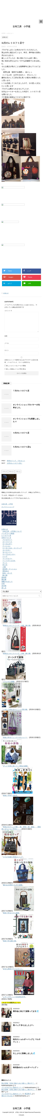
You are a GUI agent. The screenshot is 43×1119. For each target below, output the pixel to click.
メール (6, 343)
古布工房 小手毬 (21, 26)
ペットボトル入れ (8, 560)
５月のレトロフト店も (22, 447)
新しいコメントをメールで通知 (16, 365)
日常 (3, 584)
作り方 (4, 565)
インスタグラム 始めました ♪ (12, 1087)
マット (4, 563)
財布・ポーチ (7, 573)
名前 (5, 336)
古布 (4, 471)
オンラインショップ (8, 507)
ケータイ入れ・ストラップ (12, 548)
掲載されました (7, 581)
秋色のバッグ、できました (16, 461)
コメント (8, 310)
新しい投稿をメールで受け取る (16, 369)
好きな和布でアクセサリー (12, 969)
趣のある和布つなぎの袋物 (12, 885)
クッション (6, 546)
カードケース (7, 542)
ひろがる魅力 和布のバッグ (13, 857)
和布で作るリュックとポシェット (15, 737)
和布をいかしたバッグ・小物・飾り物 (16, 625)
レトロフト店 (6, 535)
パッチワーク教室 (8, 533)
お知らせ (5, 293)
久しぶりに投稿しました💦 (24, 1053)
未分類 (4, 586)
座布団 (4, 577)
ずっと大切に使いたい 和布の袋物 (15, 766)
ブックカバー (7, 558)
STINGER (21, 1115)
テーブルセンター (8, 554)
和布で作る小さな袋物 (11, 913)
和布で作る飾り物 (9, 941)
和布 (11, 471)
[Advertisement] (21, 10)
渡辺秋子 (28, 1094)
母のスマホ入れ (7, 1096)
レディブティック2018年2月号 (14, 997)
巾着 (18, 471)
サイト (6, 350)
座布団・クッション (9, 569)
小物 (4, 567)
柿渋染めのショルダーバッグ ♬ (26, 1067)
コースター (6, 550)
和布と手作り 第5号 (10, 795)
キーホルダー (7, 544)
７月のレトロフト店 (21, 391)
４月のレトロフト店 (21, 433)
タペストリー (7, 552)
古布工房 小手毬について (12, 531)
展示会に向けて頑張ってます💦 (26, 1011)
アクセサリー (7, 540)
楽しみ (4, 588)
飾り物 (4, 575)
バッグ (4, 556)
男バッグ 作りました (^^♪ (23, 1025)
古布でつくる (6, 537)
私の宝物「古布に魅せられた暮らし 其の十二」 (19, 1083)
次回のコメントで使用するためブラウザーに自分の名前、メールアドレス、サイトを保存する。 (21, 361)
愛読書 (4, 579)
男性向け (5, 571)
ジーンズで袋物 (8, 681)
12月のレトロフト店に (14, 463)
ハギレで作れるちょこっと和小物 (15, 709)
